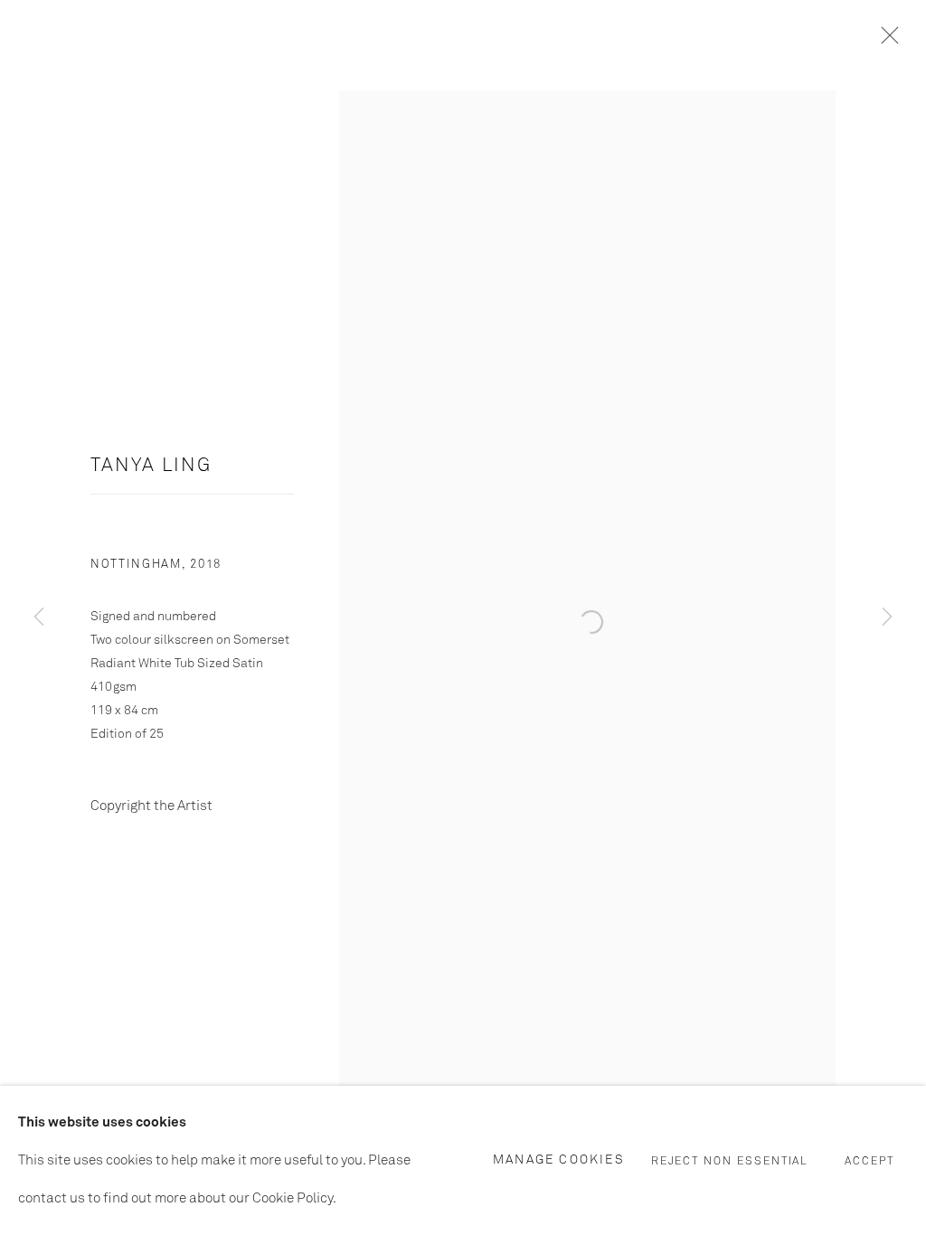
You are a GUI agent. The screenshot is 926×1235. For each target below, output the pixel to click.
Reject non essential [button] (730, 1160)
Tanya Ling (151, 466)
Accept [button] (869, 1160)
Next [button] (887, 617)
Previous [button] (39, 617)
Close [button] (885, 40)
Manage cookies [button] (559, 1159)
